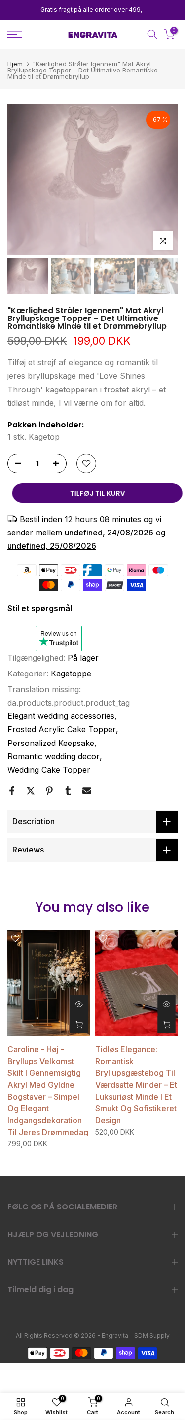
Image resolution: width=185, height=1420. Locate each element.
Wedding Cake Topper (48, 770)
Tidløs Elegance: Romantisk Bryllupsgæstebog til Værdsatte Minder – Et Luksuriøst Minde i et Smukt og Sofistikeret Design (136, 1084)
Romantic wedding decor (53, 756)
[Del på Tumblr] (68, 790)
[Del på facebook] (11, 790)
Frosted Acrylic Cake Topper (61, 729)
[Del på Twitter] (30, 790)
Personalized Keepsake (50, 743)
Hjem (15, 64)
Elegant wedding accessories (60, 716)
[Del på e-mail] (86, 790)
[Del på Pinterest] (49, 790)
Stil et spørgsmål (39, 608)
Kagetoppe (71, 673)
